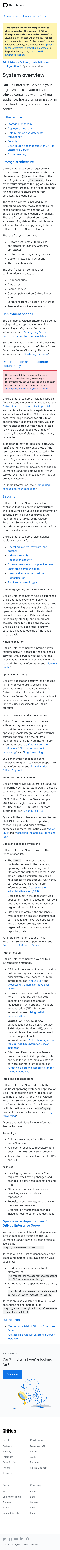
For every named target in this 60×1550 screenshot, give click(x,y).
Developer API (37, 1446)
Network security (18, 555)
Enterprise (8, 1457)
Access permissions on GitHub (21, 945)
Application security (20, 559)
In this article (12, 117)
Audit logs (8, 1167)
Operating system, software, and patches (28, 589)
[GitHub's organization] (27, 1539)
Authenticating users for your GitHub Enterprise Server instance (31, 1043)
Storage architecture (20, 124)
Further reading (17, 154)
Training (7, 1502)
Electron (34, 1462)
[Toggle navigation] (56, 5)
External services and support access (30, 564)
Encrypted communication (24, 568)
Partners (34, 1451)
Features (7, 1446)
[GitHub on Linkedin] (21, 1538)
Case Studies (9, 1462)
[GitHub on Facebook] (10, 1539)
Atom (33, 1457)
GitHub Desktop (38, 1467)
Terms (25, 1544)
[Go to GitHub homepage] (9, 1431)
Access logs (9, 1133)
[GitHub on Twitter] (4, 1539)
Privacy (34, 1544)
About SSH (35, 980)
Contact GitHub (11, 1513)
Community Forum (12, 1496)
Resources (8, 1473)
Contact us (12, 1374)
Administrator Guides (15, 62)
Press (33, 1507)
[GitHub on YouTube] (16, 1539)
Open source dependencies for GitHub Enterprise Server (26, 1223)
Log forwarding (33, 752)
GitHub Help (16, 5)
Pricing (6, 1467)
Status (6, 1507)
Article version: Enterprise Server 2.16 (24, 16)
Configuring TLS (34, 810)
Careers (34, 1502)
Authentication (16, 577)
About (33, 1491)
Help (5, 1491)
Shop (33, 1513)
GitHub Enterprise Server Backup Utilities (28, 406)
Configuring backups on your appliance (27, 388)
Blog (32, 1496)
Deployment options (20, 128)
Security (13, 141)
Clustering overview (36, 354)
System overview (32, 66)
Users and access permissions (26, 573)
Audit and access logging (23, 582)
